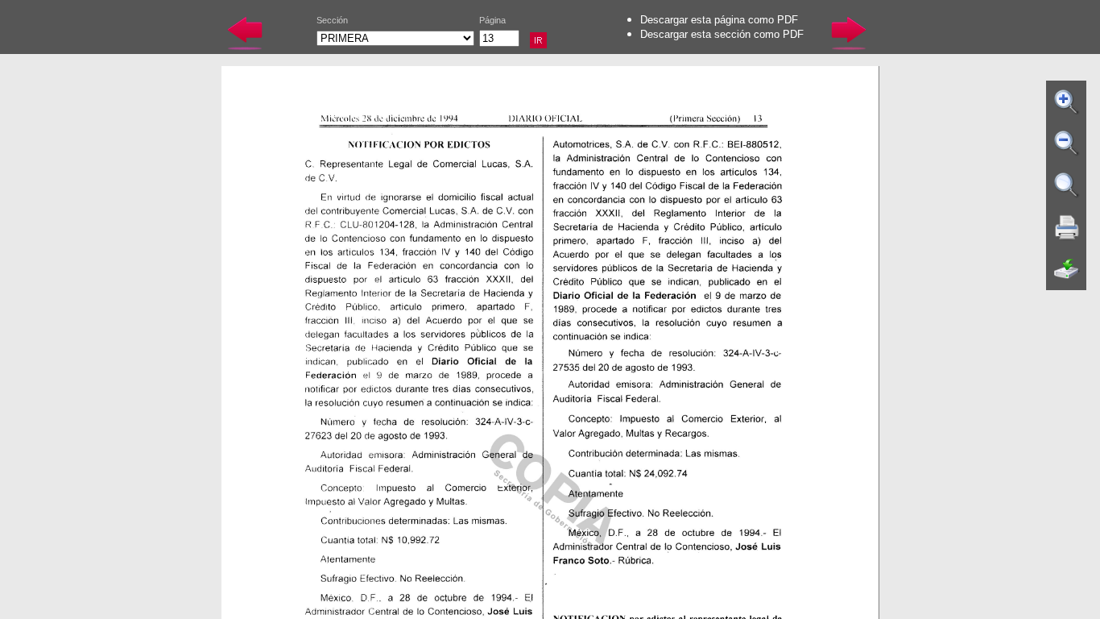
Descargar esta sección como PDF (722, 34)
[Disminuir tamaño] (1067, 143)
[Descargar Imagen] (1067, 269)
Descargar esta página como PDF (719, 20)
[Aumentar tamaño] (1067, 101)
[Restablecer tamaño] (1067, 185)
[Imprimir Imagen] (1067, 227)
